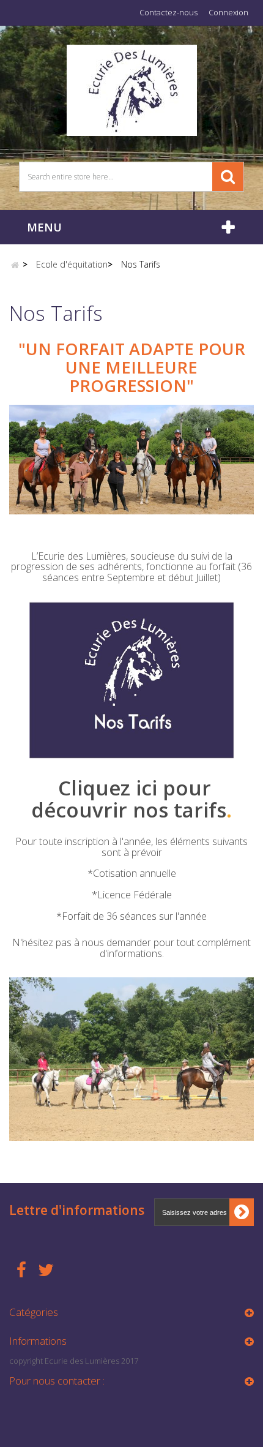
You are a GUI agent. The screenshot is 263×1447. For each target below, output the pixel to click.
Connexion (228, 12)
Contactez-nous (168, 12)
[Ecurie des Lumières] (132, 89)
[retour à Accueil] (15, 265)
